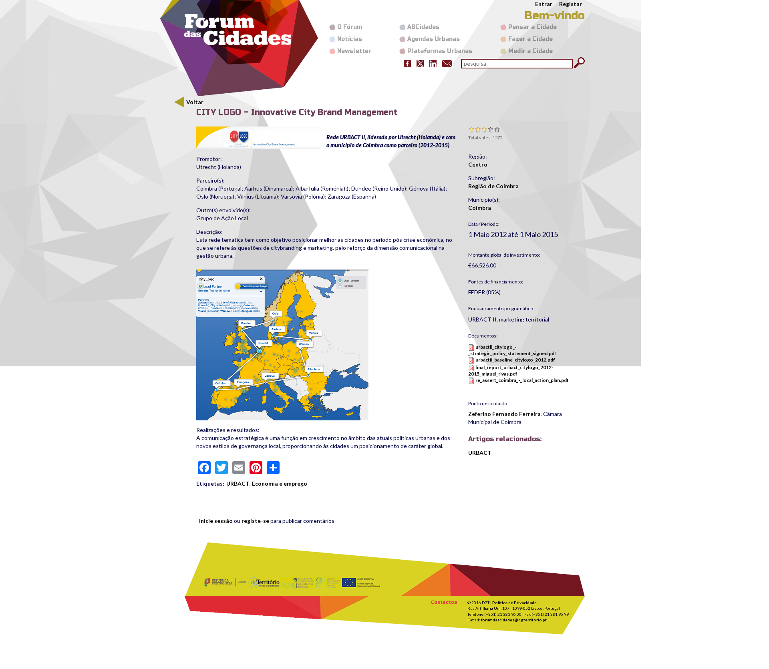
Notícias (349, 39)
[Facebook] (407, 63)
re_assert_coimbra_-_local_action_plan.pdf (522, 380)
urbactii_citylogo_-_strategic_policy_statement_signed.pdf (512, 350)
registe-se (255, 520)
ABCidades (423, 27)
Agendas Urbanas (433, 39)
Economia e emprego (279, 483)
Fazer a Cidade (530, 39)
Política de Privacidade (514, 602)
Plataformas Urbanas (439, 51)
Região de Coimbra (493, 186)
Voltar (194, 101)
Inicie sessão (216, 520)
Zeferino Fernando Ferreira (504, 413)
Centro (477, 164)
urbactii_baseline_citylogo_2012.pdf (515, 360)
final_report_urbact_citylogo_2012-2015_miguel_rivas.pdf (511, 370)
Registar (570, 3)
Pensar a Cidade (532, 27)
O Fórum (349, 27)
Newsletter (354, 51)
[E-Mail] (447, 63)
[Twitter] (420, 63)
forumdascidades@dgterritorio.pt (514, 619)
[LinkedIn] (433, 63)
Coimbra (479, 207)
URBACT (238, 483)
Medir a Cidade (530, 51)
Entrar (543, 3)
